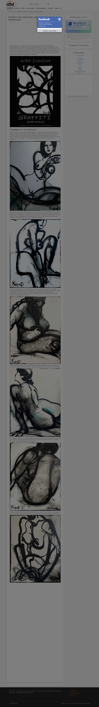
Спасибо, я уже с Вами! (49, 30)
